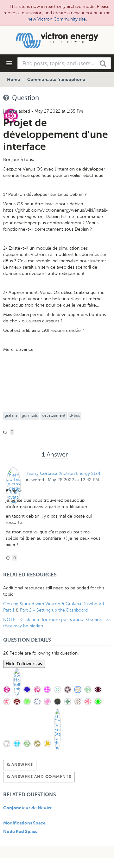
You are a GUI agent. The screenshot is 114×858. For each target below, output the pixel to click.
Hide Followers (22, 664)
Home (13, 80)
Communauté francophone (56, 80)
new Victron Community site (57, 19)
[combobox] (64, 63)
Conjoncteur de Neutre (28, 808)
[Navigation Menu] (9, 63)
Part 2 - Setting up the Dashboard (54, 610)
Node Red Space (20, 832)
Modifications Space (24, 823)
